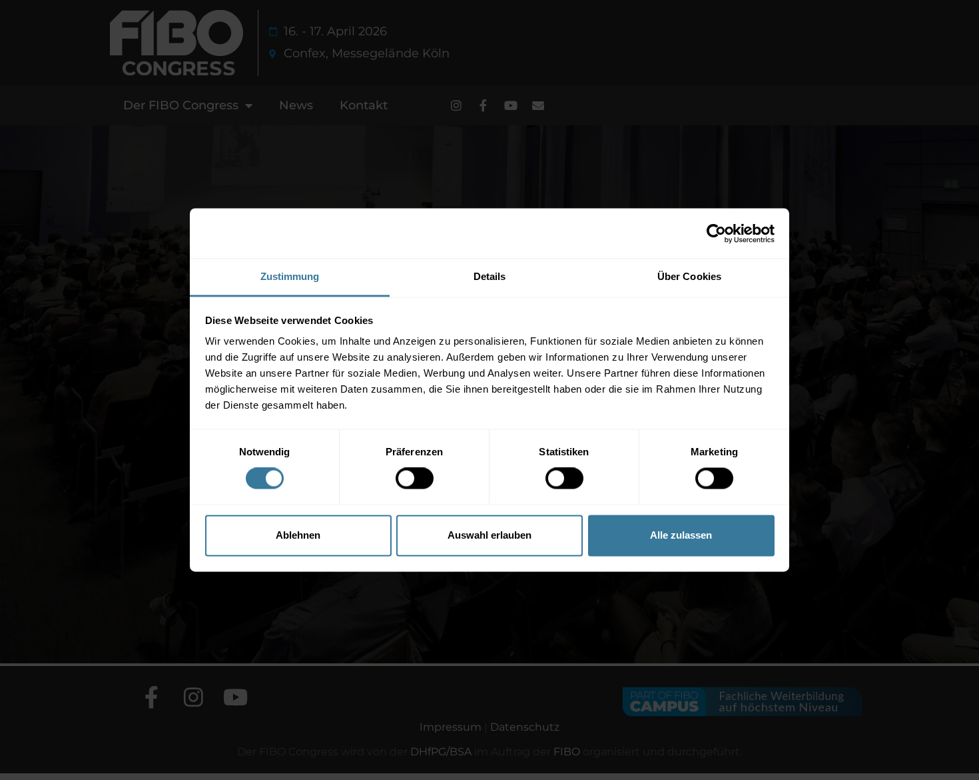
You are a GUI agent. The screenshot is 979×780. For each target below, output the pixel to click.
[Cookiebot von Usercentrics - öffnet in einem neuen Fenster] (716, 233)
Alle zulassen (681, 535)
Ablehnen (298, 535)
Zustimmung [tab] (290, 276)
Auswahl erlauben (489, 535)
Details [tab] (490, 276)
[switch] (415, 478)
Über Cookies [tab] (689, 276)
